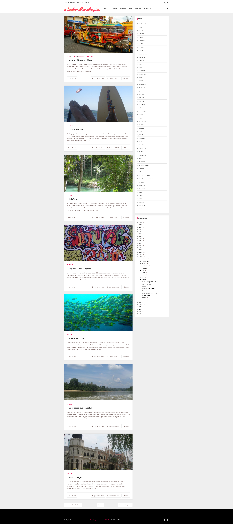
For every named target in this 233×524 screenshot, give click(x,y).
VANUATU (142, 205)
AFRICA (114, 9)
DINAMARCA (142, 84)
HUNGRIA (141, 114)
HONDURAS (142, 111)
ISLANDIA (141, 128)
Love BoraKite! (76, 129)
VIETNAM (141, 209)
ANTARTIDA (148, 9)
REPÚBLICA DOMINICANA (146, 178)
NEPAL (141, 158)
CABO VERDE (143, 54)
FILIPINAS (74, 56)
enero (144, 300)
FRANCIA (141, 98)
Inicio (101, 505)
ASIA (130, 9)
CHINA (141, 67)
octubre (144, 263)
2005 (141, 311)
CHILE (140, 64)
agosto (144, 268)
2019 (141, 236)
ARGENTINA (142, 27)
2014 (141, 247)
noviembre (145, 261)
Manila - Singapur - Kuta (80, 60)
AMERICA (123, 9)
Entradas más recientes (74, 505)
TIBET (140, 199)
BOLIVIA (141, 44)
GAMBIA (141, 101)
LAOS (140, 141)
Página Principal (70, 2)
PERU (140, 172)
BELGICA (141, 34)
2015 (141, 245)
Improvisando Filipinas (80, 269)
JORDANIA (142, 138)
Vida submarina (76, 338)
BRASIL (141, 50)
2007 (141, 307)
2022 (141, 231)
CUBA (140, 77)
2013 (141, 250)
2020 (141, 234)
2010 (141, 257)
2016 (141, 243)
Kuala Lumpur (75, 477)
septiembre (145, 266)
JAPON (141, 135)
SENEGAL (141, 182)
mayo (144, 275)
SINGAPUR (89, 56)
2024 (141, 227)
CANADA (141, 61)
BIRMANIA (142, 40)
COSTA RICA (142, 74)
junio (143, 272)
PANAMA (141, 168)
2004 (141, 313)
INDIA (140, 118)
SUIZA (140, 192)
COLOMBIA (142, 71)
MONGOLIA (142, 155)
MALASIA (69, 334)
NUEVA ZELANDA (144, 165)
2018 (141, 238)
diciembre (145, 259)
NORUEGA (142, 162)
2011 (141, 254)
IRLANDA (141, 125)
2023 (141, 229)
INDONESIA (81, 56)
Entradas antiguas (124, 505)
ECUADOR (142, 88)
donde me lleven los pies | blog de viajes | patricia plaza (94, 520)
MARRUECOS (142, 148)
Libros (87, 2)
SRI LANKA (142, 189)
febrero (144, 298)
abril (143, 277)
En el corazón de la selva (80, 408)
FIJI (139, 91)
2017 (141, 241)
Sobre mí (80, 2)
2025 (141, 225)
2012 (141, 252)
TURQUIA (141, 202)
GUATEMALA (142, 104)
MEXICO (141, 152)
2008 (141, 304)
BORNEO (141, 47)
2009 (141, 302)
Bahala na (73, 199)
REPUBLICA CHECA (144, 175)
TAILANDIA (142, 195)
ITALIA (141, 131)
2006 (141, 309)
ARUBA (141, 30)
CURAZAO (142, 81)
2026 (141, 222)
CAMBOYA (142, 57)
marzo (144, 279)
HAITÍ (140, 108)
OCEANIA (138, 9)
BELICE (141, 37)
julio (143, 270)
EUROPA (106, 9)
